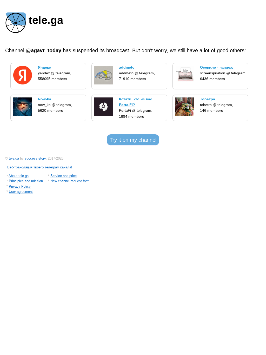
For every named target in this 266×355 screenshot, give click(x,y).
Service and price (63, 176)
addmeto (127, 67)
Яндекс (44, 67)
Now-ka (44, 99)
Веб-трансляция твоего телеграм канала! (39, 167)
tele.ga (14, 158)
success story (35, 158)
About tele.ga (19, 176)
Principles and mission (26, 181)
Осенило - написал (217, 67)
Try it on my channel (133, 140)
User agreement (21, 192)
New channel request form (70, 181)
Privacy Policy (20, 186)
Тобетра (207, 99)
